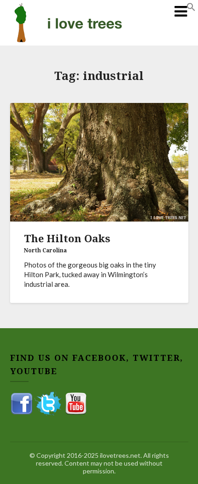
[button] (191, 8)
